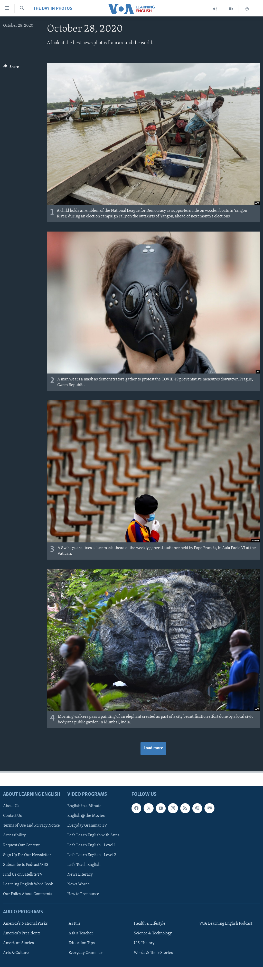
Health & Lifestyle (149, 924)
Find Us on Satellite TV (23, 874)
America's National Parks (25, 924)
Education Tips (82, 943)
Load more (153, 748)
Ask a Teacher (81, 933)
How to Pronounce (83, 894)
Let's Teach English (83, 865)
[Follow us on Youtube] (161, 808)
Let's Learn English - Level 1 (91, 845)
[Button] (11, 68)
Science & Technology (153, 933)
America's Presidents (22, 933)
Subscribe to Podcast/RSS (25, 865)
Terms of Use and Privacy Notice (31, 826)
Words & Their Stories (153, 953)
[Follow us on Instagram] (173, 808)
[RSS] (185, 808)
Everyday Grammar (85, 953)
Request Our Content (21, 845)
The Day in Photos (52, 8)
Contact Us (12, 816)
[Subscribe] (209, 808)
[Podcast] (197, 808)
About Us (11, 806)
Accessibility (14, 835)
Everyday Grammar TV (87, 826)
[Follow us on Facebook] (136, 808)
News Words (78, 884)
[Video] (231, 9)
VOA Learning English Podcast (225, 924)
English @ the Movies (86, 816)
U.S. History (144, 943)
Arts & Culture (16, 953)
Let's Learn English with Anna (93, 835)
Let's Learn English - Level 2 (91, 855)
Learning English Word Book (28, 884)
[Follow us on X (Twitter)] (148, 808)
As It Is (74, 924)
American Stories (18, 943)
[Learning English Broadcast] (215, 9)
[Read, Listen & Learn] (247, 9)
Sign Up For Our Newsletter (27, 855)
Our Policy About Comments (27, 894)
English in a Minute (84, 806)
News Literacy (80, 874)
